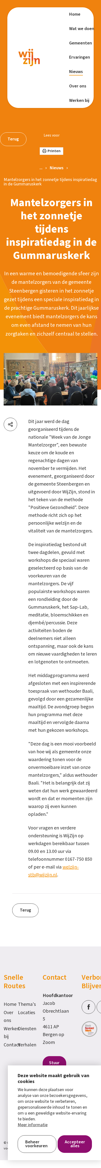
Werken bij (8, 1032)
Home (8, 1004)
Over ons (8, 1016)
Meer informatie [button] (33, 1125)
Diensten (22, 1028)
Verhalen (22, 1044)
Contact (8, 1044)
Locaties (22, 1012)
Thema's (22, 1004)
